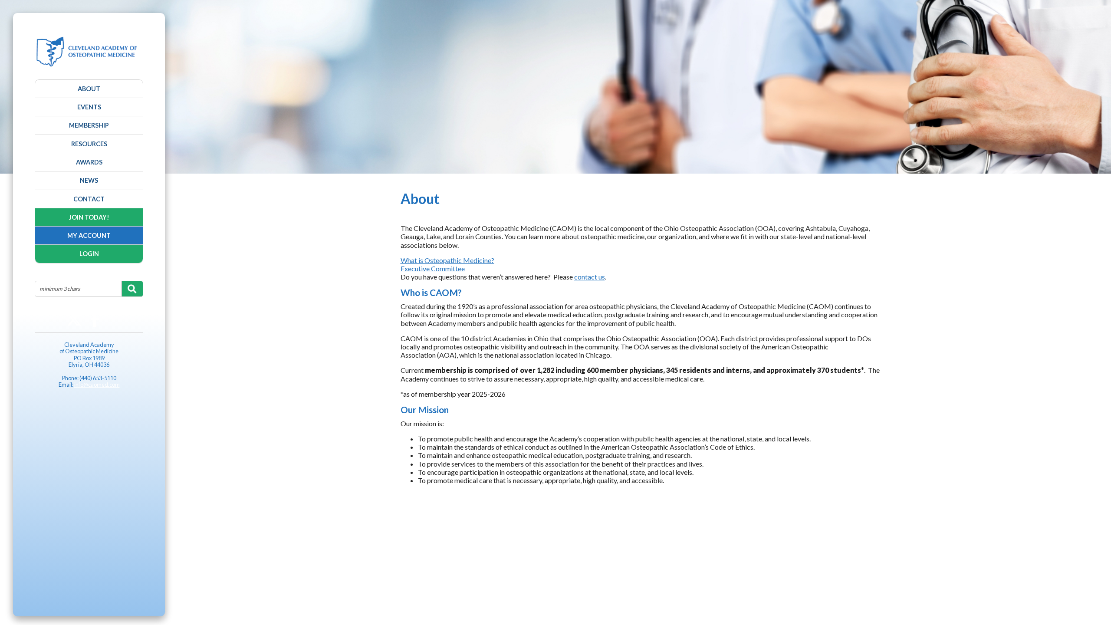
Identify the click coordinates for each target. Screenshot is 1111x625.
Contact (89, 199)
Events (89, 107)
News (89, 180)
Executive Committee (433, 268)
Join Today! (89, 217)
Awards (89, 162)
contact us (589, 277)
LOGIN (89, 253)
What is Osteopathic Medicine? (447, 260)
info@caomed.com (97, 384)
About (89, 88)
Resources (89, 144)
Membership (89, 125)
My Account (89, 235)
